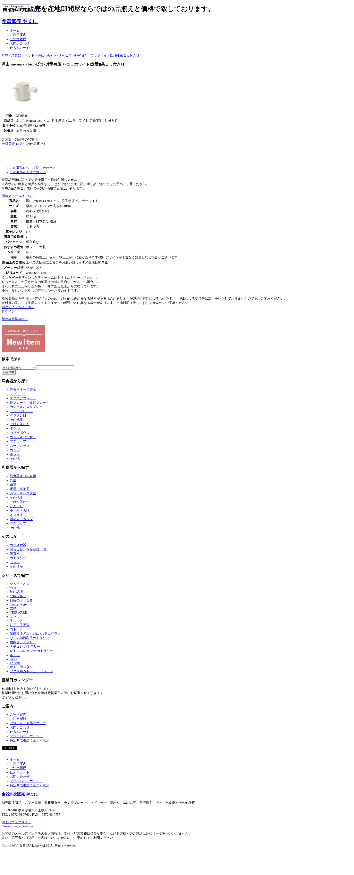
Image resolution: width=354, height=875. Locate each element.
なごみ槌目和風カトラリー (29, 638)
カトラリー (18, 558)
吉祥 (13, 608)
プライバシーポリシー (26, 736)
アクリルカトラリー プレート (31, 671)
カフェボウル (20, 432)
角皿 (13, 484)
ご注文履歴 (18, 39)
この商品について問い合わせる (33, 168)
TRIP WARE (18, 612)
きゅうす (16, 515)
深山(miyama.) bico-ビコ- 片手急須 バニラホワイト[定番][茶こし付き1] (88, 55)
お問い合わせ (20, 43)
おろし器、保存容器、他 (28, 549)
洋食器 (16, 55)
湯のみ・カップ (21, 519)
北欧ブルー (18, 596)
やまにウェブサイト (16, 822)
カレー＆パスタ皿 (23, 493)
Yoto (13, 588)
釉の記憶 (16, 591)
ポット (29, 55)
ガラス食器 (18, 545)
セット (15, 562)
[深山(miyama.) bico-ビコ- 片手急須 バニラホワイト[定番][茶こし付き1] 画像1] (23, 111)
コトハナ (16, 629)
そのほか (16, 566)
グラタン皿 (18, 415)
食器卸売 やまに (20, 21)
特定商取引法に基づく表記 (29, 740)
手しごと (16, 620)
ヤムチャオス (20, 583)
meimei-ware (18, 604)
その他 (15, 458)
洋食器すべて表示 (23, 389)
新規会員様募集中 (15, 319)
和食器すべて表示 (23, 476)
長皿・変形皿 (20, 489)
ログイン (8, 311)
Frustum (15, 663)
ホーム (15, 30)
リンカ (15, 616)
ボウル (15, 428)
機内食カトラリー (23, 642)
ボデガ (15, 655)
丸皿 (13, 480)
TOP (5, 55)
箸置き (15, 553)
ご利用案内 (18, 35)
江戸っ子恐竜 (20, 625)
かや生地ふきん (21, 667)
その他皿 (16, 419)
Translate (32, 10)
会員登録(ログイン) (16, 143)
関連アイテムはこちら (18, 196)
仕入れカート (20, 47)
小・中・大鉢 (20, 510)
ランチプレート (21, 411)
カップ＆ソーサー (23, 437)
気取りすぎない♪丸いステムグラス (35, 633)
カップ (15, 450)
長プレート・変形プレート (29, 402)
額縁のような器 (21, 600)
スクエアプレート (23, 398)
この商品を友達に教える (28, 172)
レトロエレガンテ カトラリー (31, 651)
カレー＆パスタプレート (28, 407)
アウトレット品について (28, 723)
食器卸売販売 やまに (20, 794)
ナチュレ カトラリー (25, 646)
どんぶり (16, 506)
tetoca (13, 659)
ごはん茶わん (20, 424)
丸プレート (18, 394)
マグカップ (18, 441)
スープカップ (20, 445)
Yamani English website (17, 826)
